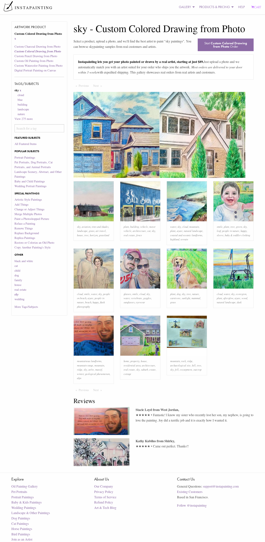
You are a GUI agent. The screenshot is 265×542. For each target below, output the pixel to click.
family (18, 280)
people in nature (230, 230)
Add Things (21, 204)
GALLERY (185, 7)
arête (91, 369)
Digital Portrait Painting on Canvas (35, 70)
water (173, 226)
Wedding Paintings (23, 507)
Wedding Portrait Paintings (30, 186)
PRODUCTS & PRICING (214, 7)
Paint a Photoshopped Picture (31, 219)
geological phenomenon (97, 374)
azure (180, 230)
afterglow (228, 298)
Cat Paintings (20, 523)
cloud (21, 95)
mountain (194, 226)
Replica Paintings (24, 238)
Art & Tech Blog (105, 507)
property (135, 361)
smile (220, 226)
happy (244, 230)
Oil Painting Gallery (24, 486)
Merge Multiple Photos (28, 214)
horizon (94, 235)
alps (79, 378)
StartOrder (225, 45)
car (149, 230)
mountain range (85, 365)
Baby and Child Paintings (29, 181)
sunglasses (129, 302)
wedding (19, 299)
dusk (239, 302)
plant (126, 226)
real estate (20, 289)
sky (79, 226)
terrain (184, 239)
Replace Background (26, 233)
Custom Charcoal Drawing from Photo (37, 46)
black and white (23, 261)
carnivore (175, 298)
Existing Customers (189, 491)
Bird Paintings (20, 534)
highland (174, 239)
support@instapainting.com (221, 486)
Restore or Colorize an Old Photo (34, 243)
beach (88, 302)
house (17, 285)
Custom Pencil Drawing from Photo (35, 56)
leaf (219, 230)
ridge (79, 369)
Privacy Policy (103, 491)
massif (98, 369)
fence (139, 235)
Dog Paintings (20, 518)
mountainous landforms (89, 361)
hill (194, 365)
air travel (101, 230)
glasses (127, 294)
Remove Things (23, 228)
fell (177, 369)
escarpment (186, 369)
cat (16, 266)
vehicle (144, 226)
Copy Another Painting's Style (32, 247)
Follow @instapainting (192, 505)
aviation (86, 226)
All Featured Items (25, 144)
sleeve (220, 235)
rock (183, 361)
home (126, 361)
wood (244, 298)
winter (80, 374)
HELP (241, 7)
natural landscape (193, 230)
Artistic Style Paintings (28, 199)
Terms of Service (105, 497)
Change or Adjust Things (29, 209)
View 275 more (23, 119)
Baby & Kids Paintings (26, 502)
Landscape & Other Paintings (30, 513)
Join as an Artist (21, 539)
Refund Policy (103, 502)
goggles (147, 298)
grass (91, 230)
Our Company (103, 486)
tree (86, 235)
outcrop (197, 369)
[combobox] (39, 128)
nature (21, 114)
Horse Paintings (21, 528)
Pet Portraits (19, 491)
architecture (139, 230)
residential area (132, 365)
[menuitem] (186, 7)
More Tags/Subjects (26, 307)
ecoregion (241, 294)
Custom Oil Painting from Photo (33, 61)
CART (257, 7)
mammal (196, 298)
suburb (144, 369)
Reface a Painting (24, 223)
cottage (127, 374)
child (17, 270)
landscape (23, 109)
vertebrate (136, 298)
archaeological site (180, 365)
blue (20, 100)
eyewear (140, 302)
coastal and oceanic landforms (186, 235)
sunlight (186, 298)
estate (152, 369)
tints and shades (100, 226)
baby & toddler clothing (237, 235)
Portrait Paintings (24, 157)
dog (16, 275)
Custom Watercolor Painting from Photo (38, 65)
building (22, 104)
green (239, 226)
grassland (104, 235)
